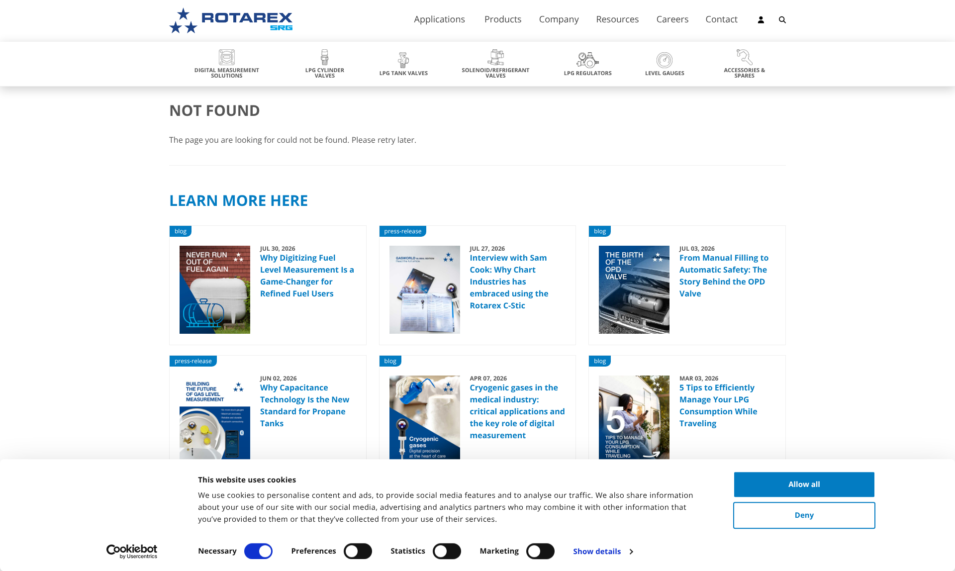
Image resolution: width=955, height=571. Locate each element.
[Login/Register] (761, 21)
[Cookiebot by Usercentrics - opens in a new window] (132, 551)
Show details (597, 552)
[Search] (782, 21)
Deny (804, 515)
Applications (439, 20)
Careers (673, 20)
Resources (617, 20)
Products (503, 20)
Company (559, 20)
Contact (722, 20)
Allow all (804, 484)
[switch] (358, 551)
